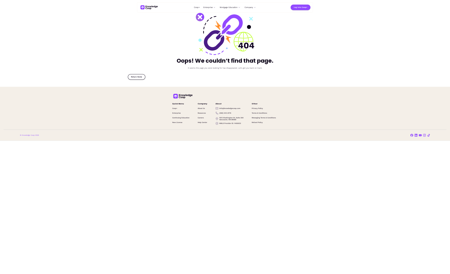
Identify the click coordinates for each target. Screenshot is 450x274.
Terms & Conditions (259, 113)
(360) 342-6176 (225, 113)
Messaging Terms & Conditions (264, 118)
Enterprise (176, 113)
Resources (202, 113)
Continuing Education (180, 118)
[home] (149, 7)
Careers (201, 118)
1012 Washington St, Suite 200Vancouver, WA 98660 (231, 119)
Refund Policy (257, 122)
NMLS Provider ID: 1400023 (230, 123)
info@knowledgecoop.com (229, 108)
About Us (201, 108)
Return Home (136, 77)
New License (177, 122)
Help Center (202, 122)
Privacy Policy (257, 108)
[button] (210, 7)
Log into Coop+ (300, 7)
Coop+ (197, 7)
